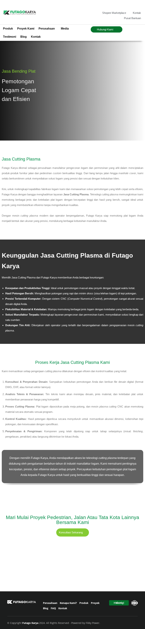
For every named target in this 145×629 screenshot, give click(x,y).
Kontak (36, 36)
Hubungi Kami (119, 602)
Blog (23, 36)
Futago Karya (30, 623)
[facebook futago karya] (121, 5)
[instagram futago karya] (127, 5)
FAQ (53, 608)
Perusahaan (50, 603)
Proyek (95, 603)
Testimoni (9, 36)
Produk (8, 28)
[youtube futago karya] (138, 5)
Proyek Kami (25, 28)
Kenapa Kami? (68, 603)
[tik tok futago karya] (132, 5)
